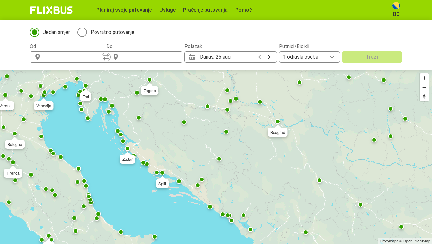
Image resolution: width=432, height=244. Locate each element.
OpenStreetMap (416, 240)
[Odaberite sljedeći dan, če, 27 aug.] (269, 57)
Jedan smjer (56, 32)
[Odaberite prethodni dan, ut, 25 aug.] (259, 57)
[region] (216, 157)
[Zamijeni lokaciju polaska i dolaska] (106, 57)
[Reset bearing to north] (424, 96)
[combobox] (73, 57)
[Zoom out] (424, 87)
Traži (372, 57)
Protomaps (389, 240)
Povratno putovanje (112, 32)
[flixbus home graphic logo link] (51, 10)
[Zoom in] (424, 78)
